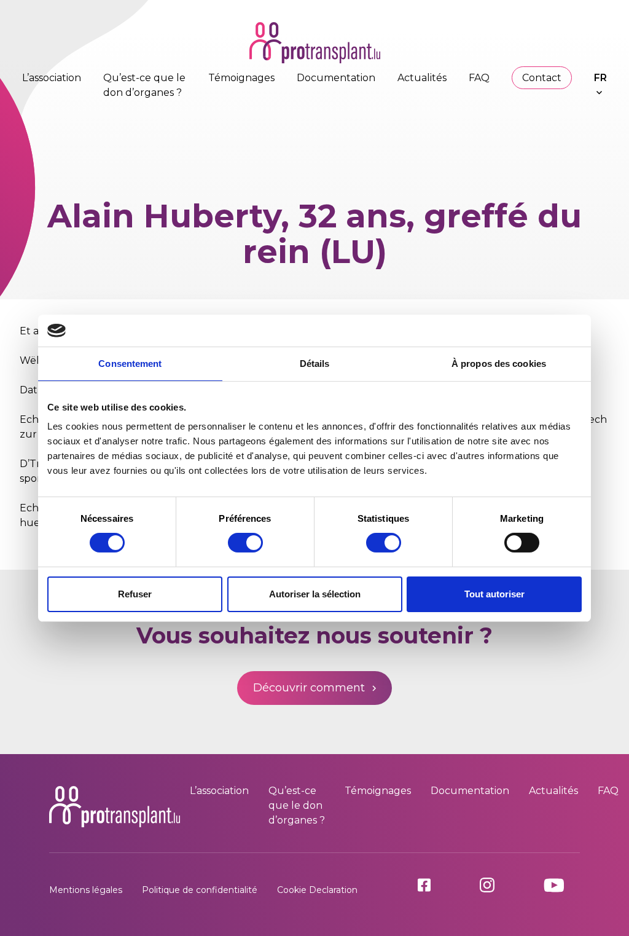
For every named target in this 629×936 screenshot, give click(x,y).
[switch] (245, 543)
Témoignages (241, 78)
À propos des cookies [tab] (498, 363)
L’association (51, 78)
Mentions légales (85, 889)
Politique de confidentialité (199, 889)
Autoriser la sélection (315, 594)
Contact (541, 78)
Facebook (439, 885)
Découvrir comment (309, 687)
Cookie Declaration (317, 889)
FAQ (479, 78)
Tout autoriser (494, 594)
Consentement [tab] (130, 363)
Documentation (336, 78)
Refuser (135, 594)
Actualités (422, 78)
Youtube (562, 885)
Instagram (502, 885)
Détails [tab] (315, 363)
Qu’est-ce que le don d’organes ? (296, 805)
